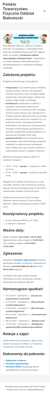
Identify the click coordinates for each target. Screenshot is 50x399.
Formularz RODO (13, 367)
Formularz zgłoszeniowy (17, 363)
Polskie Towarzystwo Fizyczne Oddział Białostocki (18, 11)
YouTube (28, 347)
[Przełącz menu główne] (44, 11)
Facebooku (37, 344)
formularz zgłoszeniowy (25, 260)
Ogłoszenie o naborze (16, 360)
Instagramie (8, 347)
